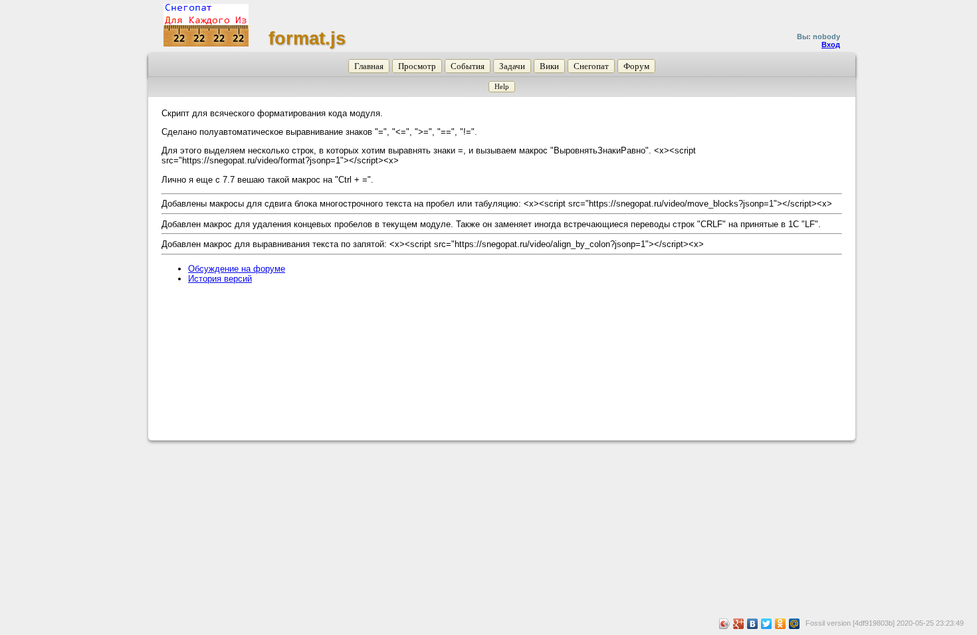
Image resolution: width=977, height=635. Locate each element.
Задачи (512, 66)
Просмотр (417, 66)
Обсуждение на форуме (236, 269)
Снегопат (591, 66)
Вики (549, 66)
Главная (368, 66)
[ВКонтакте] (753, 623)
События (468, 66)
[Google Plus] (739, 623)
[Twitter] (767, 623)
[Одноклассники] (781, 623)
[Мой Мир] (795, 623)
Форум (636, 66)
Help (501, 86)
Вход (830, 44)
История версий (220, 279)
